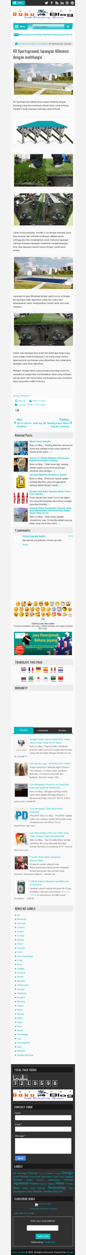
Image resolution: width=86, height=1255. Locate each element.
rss (56, 3)
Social (20, 1030)
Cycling (20, 935)
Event (20, 944)
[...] (50, 452)
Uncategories (23, 1042)
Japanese (22, 993)
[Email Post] (16, 410)
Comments (43, 730)
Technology (40, 405)
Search (68, 26)
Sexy (19, 1026)
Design (30, 405)
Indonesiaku (23, 985)
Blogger (70, 1252)
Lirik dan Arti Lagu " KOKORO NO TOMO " (50, 763)
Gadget (20, 968)
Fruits (20, 960)
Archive (62, 730)
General (21, 973)
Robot (20, 1018)
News (20, 1010)
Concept (22, 405)
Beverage (21, 919)
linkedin (62, 3)
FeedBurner (49, 1242)
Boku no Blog (39, 401)
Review (20, 1014)
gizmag (16, 396)
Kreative (21, 997)
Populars (23, 730)
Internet (20, 989)
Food (19, 952)
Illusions (21, 981)
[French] (32, 671)
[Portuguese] (32, 680)
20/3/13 (70, 536)
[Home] (16, 44)
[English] (24, 671)
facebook (51, 3)
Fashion (21, 948)
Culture (20, 931)
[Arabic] (54, 680)
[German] (39, 671)
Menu (20, 3)
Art (18, 915)
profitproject (25, 396)
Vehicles (21, 1051)
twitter (46, 3)
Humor (20, 977)
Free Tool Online (25, 956)
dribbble (67, 3)
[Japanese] (39, 680)
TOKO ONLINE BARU (34, 536)
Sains (19, 1022)
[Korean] (46, 680)
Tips (19, 1038)
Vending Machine (25, 1055)
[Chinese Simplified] (61, 680)
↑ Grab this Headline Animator (43, 1209)
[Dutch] (61, 671)
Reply (25, 544)
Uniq (19, 1047)
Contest (21, 927)
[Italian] (54, 671)
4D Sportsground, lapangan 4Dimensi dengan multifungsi (41, 54)
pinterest (72, 3)
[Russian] (24, 680)
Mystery (21, 1001)
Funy (19, 964)
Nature (20, 1005)
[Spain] (46, 671)
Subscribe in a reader (24, 1213)
